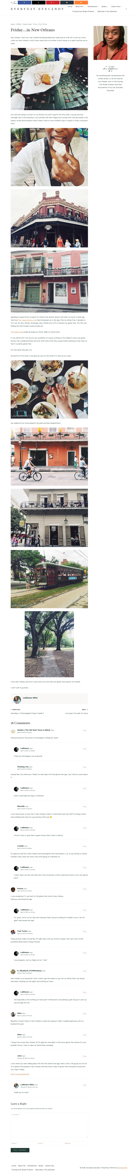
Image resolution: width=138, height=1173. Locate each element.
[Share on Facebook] (24, 2)
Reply (84, 730)
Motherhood (32, 1166)
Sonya (20, 888)
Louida (20, 846)
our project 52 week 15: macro (76, 711)
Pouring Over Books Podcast (83, 11)
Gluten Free (49, 1166)
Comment (16, 1114)
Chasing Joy (23, 767)
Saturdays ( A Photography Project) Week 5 (27, 711)
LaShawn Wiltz (30, 698)
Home (70, 6)
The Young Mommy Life (27, 320)
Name (14, 1143)
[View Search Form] (126, 9)
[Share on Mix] (81, 2)
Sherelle (21, 806)
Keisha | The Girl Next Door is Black (33, 730)
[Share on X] (39, 2)
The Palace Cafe (17, 332)
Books (41, 1166)
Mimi (19, 1013)
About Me (22, 1166)
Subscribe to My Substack (107, 11)
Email (40, 1143)
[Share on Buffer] (67, 2)
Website (68, 1143)
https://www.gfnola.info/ (20, 1074)
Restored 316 (122, 1168)
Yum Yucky (22, 931)
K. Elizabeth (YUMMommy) (29, 971)
